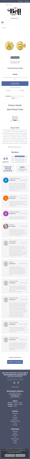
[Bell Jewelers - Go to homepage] (14, 11)
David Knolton (13, 322)
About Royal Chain (15, 109)
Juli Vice (11, 224)
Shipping (8, 90)
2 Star (12, 160)
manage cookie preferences (14, 451)
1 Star (12, 162)
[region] (15, 46)
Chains (15, 423)
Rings (15, 415)
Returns (22, 90)
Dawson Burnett (14, 178)
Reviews (15, 152)
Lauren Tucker (13, 338)
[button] (20, 1)
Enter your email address (15, 376)
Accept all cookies (20, 455)
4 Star (12, 157)
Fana (15, 437)
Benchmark (15, 435)
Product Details (15, 105)
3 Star (12, 159)
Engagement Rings (15, 421)
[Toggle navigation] (2, 22)
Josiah (11, 262)
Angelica (15, 433)
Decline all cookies (9, 455)
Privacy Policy (22, 450)
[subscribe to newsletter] (21, 379)
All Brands (15, 431)
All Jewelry (15, 413)
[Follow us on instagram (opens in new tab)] (14, 383)
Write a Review (15, 362)
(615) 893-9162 (15, 63)
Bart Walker (13, 241)
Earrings (4, 27)
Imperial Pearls (15, 439)
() (26, 156)
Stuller (15, 442)
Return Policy (15, 387)
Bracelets (15, 417)
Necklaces (15, 419)
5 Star (12, 156)
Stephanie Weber (14, 212)
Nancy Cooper (13, 281)
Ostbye (15, 440)
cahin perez (12, 196)
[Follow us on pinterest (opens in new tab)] (18, 383)
